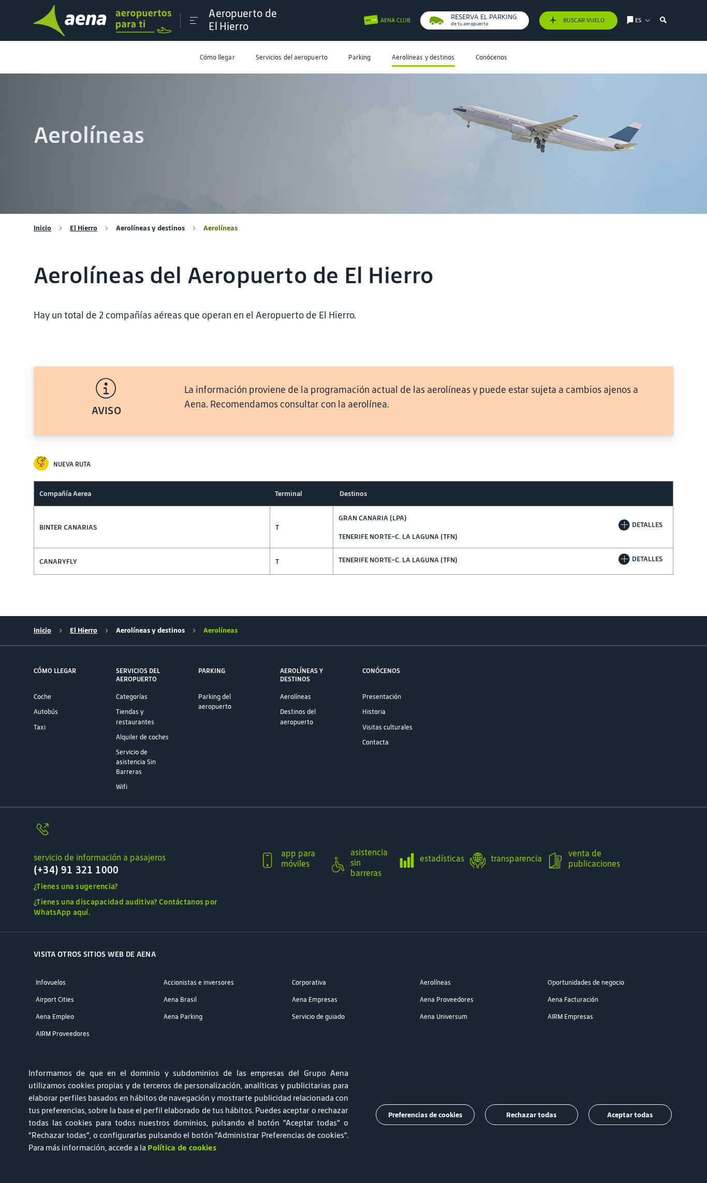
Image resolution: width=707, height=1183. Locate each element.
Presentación (381, 696)
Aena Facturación (573, 999)
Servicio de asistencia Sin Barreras (136, 762)
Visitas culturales (387, 727)
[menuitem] (217, 57)
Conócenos (492, 57)
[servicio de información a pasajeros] (143, 834)
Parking (359, 57)
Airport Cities (55, 999)
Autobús (46, 711)
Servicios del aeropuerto (292, 57)
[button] (194, 20)
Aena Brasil (180, 999)
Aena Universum (443, 1016)
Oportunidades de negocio (586, 982)
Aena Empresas (314, 999)
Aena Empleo (55, 1016)
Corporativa (309, 982)
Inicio (42, 228)
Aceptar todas (630, 1114)
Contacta (375, 742)
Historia (374, 711)
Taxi (40, 727)
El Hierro (83, 228)
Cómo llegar (217, 57)
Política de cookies (182, 1147)
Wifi (121, 787)
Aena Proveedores (447, 999)
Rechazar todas (531, 1114)
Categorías (132, 696)
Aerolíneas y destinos (423, 57)
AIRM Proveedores (63, 1034)
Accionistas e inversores (199, 982)
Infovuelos (51, 982)
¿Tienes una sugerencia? (76, 886)
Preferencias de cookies (425, 1114)
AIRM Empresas (570, 1016)
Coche (42, 696)
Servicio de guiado (318, 1016)
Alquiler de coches (142, 737)
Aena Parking (183, 1016)
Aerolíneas (295, 696)
